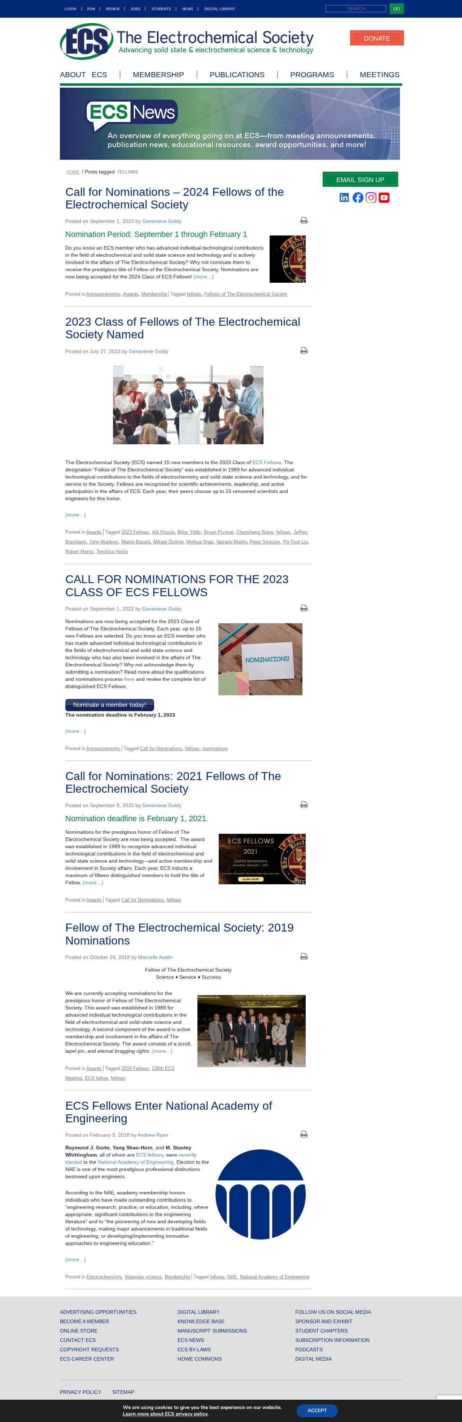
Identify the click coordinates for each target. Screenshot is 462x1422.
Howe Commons (200, 1359)
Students (161, 9)
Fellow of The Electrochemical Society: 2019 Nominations (179, 934)
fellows (194, 294)
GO (396, 8)
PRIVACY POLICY (80, 1392)
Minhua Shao (200, 542)
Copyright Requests (89, 1349)
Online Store (78, 1331)
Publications (237, 74)
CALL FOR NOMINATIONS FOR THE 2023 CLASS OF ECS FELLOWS (177, 585)
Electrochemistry (104, 1277)
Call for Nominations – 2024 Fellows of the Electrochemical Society (174, 198)
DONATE (377, 38)
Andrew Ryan (153, 1135)
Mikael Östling (168, 542)
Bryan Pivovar (219, 532)
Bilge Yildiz (189, 532)
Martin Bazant (136, 542)
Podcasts (309, 1349)
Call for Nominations (161, 748)
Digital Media (313, 1359)
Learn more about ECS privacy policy (165, 1413)
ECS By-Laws (194, 1349)
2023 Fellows (135, 532)
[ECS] (187, 41)
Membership (158, 74)
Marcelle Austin (155, 957)
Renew (112, 9)
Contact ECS (78, 1340)
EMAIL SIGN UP (360, 179)
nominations (215, 748)
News (187, 9)
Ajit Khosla (163, 532)
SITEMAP (123, 1392)
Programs (312, 74)
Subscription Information (332, 1340)
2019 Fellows (135, 1068)
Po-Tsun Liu (295, 542)
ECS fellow (96, 1078)
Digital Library (219, 9)
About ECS (83, 74)
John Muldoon (103, 542)
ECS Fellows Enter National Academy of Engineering (168, 1112)
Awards (131, 294)
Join (91, 9)
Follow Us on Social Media (333, 1312)
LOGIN (70, 9)
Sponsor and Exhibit (324, 1321)
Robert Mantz (79, 551)
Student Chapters (321, 1331)
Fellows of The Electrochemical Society (245, 294)
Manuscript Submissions (212, 1331)
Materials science (143, 1277)
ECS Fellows (266, 462)
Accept (317, 1410)
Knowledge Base (201, 1321)
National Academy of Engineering (136, 1162)
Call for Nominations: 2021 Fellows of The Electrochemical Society (173, 782)
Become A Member (84, 1321)
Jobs (135, 9)
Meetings (380, 74)
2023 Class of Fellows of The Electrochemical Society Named (182, 328)
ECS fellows (149, 1155)
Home (72, 172)
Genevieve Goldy (162, 221)
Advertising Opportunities (98, 1312)
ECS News (191, 1340)
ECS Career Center (87, 1359)
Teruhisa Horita (112, 551)
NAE (232, 1277)
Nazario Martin (232, 542)
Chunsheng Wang (254, 532)
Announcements (103, 294)
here (129, 679)
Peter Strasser (265, 542)
